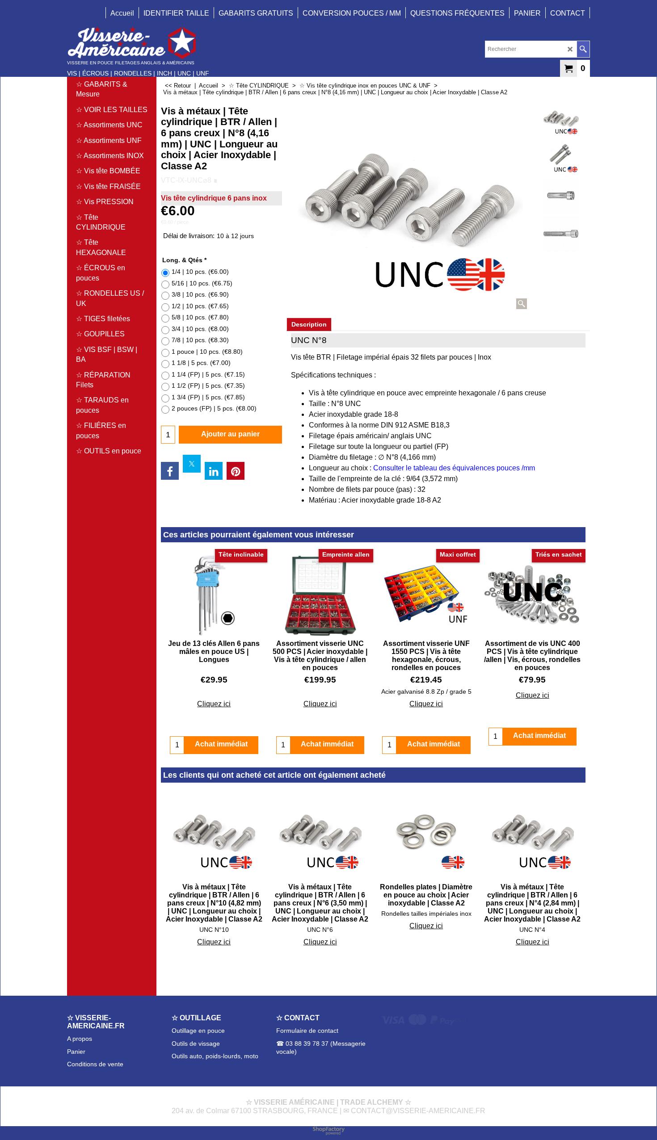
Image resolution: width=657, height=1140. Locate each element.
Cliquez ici (214, 704)
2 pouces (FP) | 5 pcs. (214, 408)
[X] (192, 464)
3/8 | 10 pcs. (200, 294)
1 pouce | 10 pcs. (207, 351)
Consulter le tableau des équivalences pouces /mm (454, 468)
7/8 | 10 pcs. (200, 340)
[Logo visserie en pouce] (138, 42)
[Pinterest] (235, 471)
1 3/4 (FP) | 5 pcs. (208, 397)
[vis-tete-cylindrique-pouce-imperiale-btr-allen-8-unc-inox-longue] (561, 158)
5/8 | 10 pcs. (200, 317)
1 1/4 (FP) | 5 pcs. (208, 374)
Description (309, 324)
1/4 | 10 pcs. (200, 271)
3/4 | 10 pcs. (200, 328)
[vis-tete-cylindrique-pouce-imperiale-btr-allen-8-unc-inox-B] (561, 233)
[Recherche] (583, 49)
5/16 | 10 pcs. (202, 283)
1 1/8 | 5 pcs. (201, 362)
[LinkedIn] (214, 471)
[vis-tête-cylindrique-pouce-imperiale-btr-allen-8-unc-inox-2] (561, 196)
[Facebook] (170, 471)
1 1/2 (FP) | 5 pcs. (208, 385)
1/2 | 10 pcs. (200, 306)
